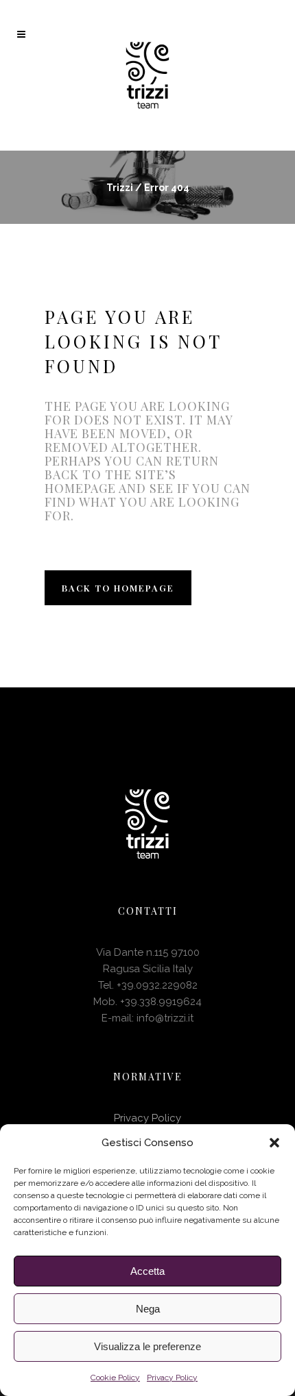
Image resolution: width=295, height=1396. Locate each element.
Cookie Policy (115, 1377)
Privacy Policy (172, 1377)
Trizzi (119, 187)
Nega (148, 1309)
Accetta (147, 1271)
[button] (274, 1143)
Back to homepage (118, 588)
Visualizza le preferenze (147, 1346)
